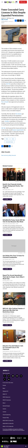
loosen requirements (18, 130)
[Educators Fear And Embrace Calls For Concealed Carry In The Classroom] (14, 336)
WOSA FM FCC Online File (8, 423)
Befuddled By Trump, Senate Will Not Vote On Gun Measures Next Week (14, 221)
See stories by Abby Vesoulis (8, 155)
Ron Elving (5, 280)
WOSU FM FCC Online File (8, 420)
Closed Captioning (6, 414)
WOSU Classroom (6, 397)
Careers (4, 408)
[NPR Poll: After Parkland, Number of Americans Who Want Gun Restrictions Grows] (14, 298)
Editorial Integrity (6, 405)
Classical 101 (5, 391)
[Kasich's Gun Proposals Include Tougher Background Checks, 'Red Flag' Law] (14, 174)
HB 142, (3, 128)
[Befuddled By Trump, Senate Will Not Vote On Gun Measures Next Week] (14, 210)
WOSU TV (5, 394)
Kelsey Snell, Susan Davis (7, 223)
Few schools (4, 102)
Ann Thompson (5, 259)
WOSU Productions (7, 400)
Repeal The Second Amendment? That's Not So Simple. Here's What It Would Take (13, 277)
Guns (13, 138)
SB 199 (8, 84)
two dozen (18, 114)
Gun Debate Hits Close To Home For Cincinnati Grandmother (13, 256)
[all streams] (26, 446)
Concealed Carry (9, 142)
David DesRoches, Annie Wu (8, 351)
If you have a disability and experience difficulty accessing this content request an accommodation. (14, 430)
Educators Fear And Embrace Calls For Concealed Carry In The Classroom (13, 347)
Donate (24, 2)
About (4, 403)
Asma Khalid (5, 313)
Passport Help (6, 417)
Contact (4, 411)
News (7, 138)
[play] (2, 446)
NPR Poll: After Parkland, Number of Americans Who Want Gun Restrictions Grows (14, 310)
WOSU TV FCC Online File (8, 426)
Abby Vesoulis (4, 19)
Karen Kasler (5, 189)
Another (7, 121)
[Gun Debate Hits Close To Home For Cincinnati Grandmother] (14, 245)
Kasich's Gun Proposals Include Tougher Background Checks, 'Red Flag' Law (13, 185)
